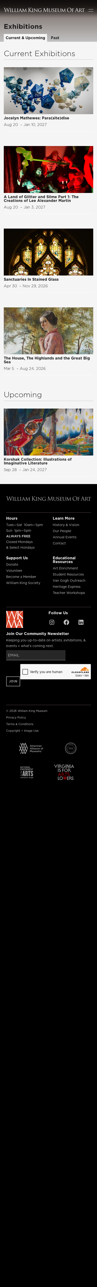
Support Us (17, 557)
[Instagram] (51, 622)
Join (13, 681)
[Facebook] (66, 622)
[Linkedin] (81, 622)
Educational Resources (64, 559)
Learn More (64, 518)
